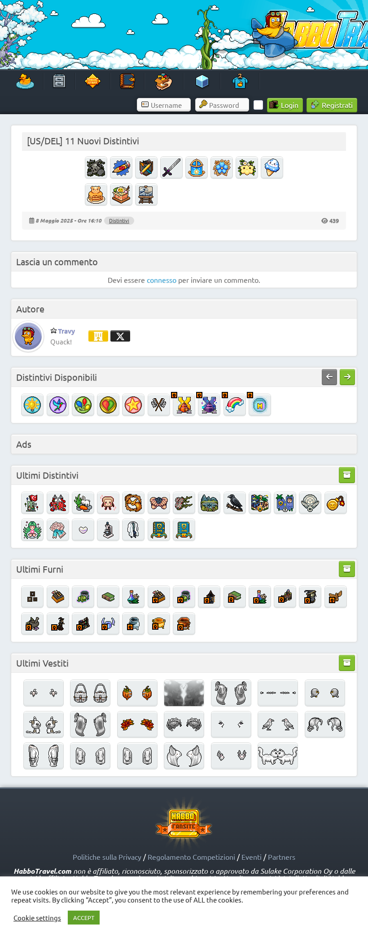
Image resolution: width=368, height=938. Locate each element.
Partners (281, 856)
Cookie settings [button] (37, 918)
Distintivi (119, 220)
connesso (161, 279)
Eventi (251, 856)
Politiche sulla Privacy (107, 856)
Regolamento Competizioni (191, 856)
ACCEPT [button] (83, 917)
